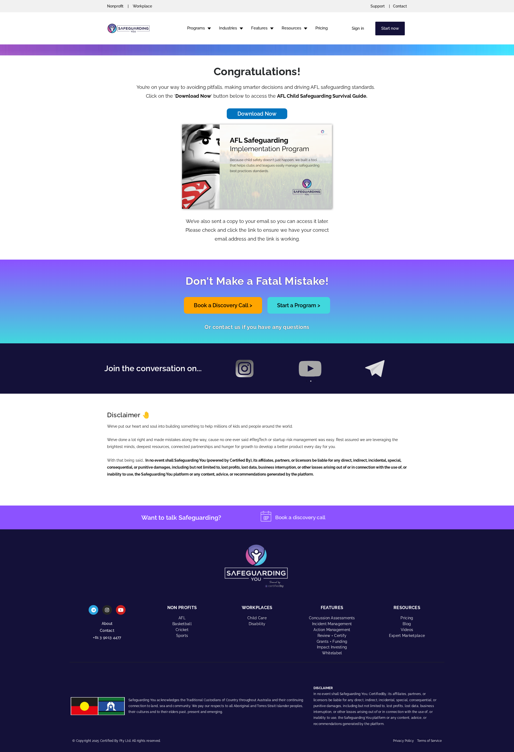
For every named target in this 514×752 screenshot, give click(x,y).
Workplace (142, 6)
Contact (400, 6)
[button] (306, 381)
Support (378, 6)
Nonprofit (115, 6)
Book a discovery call (300, 517)
